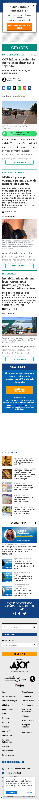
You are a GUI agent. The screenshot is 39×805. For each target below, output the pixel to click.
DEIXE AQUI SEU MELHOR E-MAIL (19, 27)
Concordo (11, 792)
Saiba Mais (29, 792)
